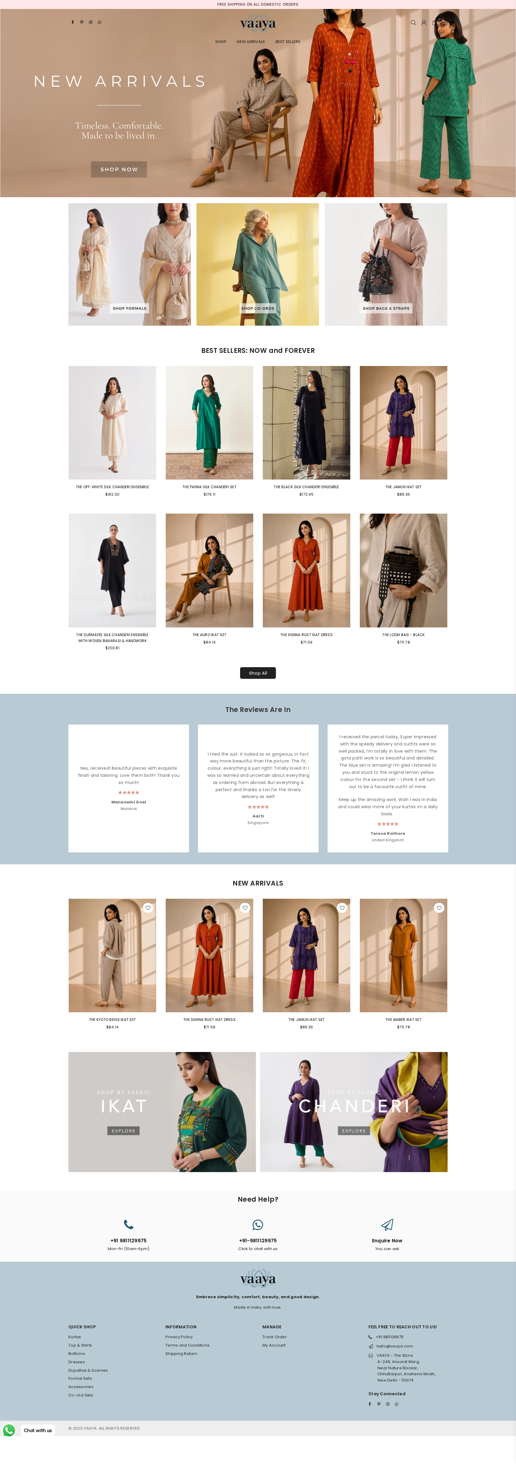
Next (453, 782)
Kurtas (74, 1337)
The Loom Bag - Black (403, 634)
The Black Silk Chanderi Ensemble (306, 486)
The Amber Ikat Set (404, 1019)
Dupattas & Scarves (88, 1370)
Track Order (274, 1337)
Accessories (80, 1387)
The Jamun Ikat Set (404, 486)
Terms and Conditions (187, 1345)
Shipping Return (181, 1353)
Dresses (76, 1362)
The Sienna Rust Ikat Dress (306, 634)
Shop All (258, 673)
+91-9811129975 (258, 1240)
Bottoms (76, 1353)
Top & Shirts (80, 1345)
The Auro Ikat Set (209, 634)
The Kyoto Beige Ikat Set (112, 1019)
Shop (220, 42)
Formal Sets (80, 1378)
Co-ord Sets (80, 1395)
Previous (63, 782)
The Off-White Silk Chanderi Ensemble (112, 486)
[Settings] (444, 22)
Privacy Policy (179, 1337)
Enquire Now (387, 1240)
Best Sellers (288, 42)
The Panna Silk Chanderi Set (209, 486)
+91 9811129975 (128, 1240)
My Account (274, 1345)
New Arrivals (251, 42)
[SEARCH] (413, 22)
